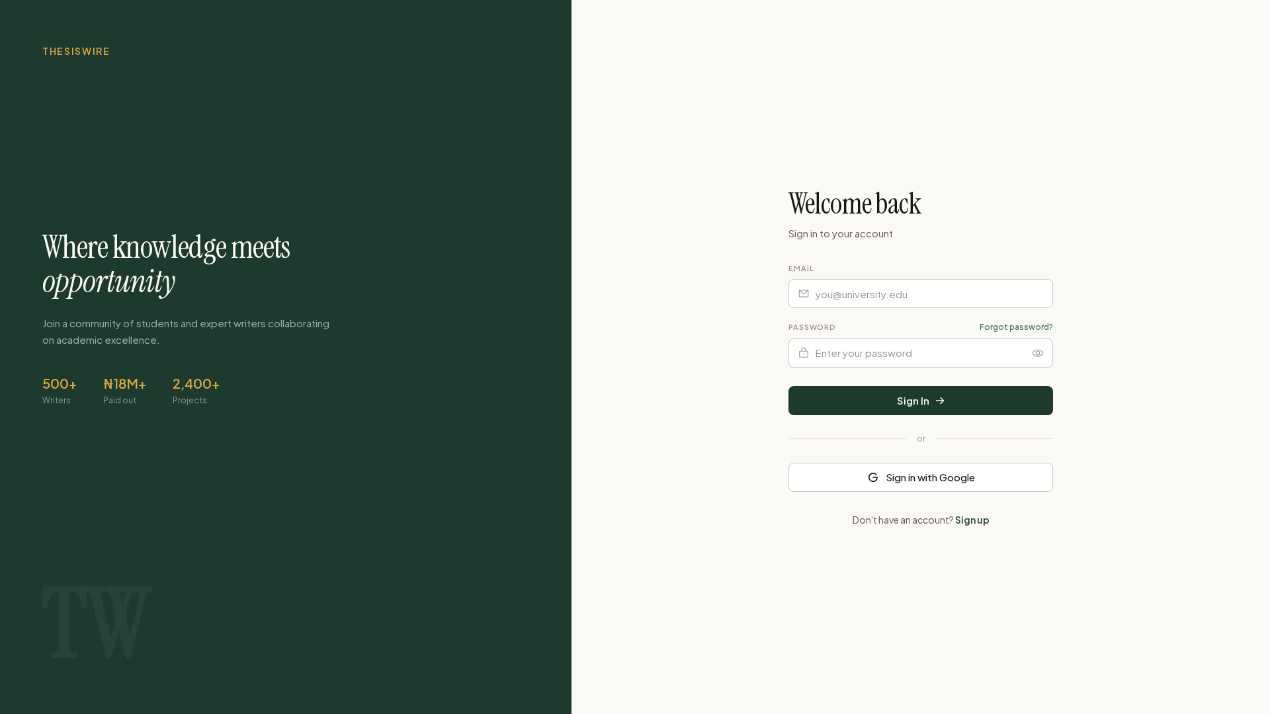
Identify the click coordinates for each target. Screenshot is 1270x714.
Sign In (913, 400)
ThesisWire (76, 51)
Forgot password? (1016, 327)
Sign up (972, 520)
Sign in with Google (930, 477)
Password (812, 327)
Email (801, 268)
